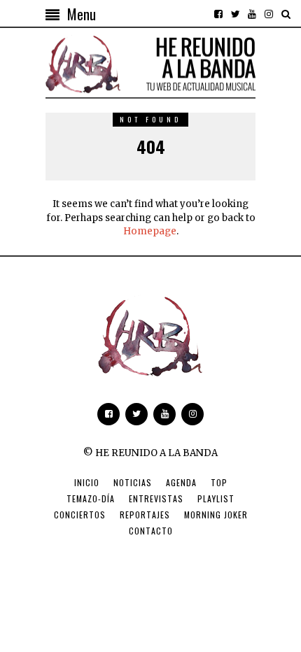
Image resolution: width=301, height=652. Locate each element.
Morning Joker (216, 514)
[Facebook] (218, 14)
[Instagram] (268, 14)
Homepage (149, 231)
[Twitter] (235, 14)
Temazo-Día (90, 498)
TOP (219, 482)
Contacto (151, 531)
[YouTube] (252, 14)
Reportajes (145, 514)
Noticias (132, 482)
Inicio (86, 482)
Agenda (181, 482)
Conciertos (80, 514)
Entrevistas (156, 498)
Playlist (215, 498)
